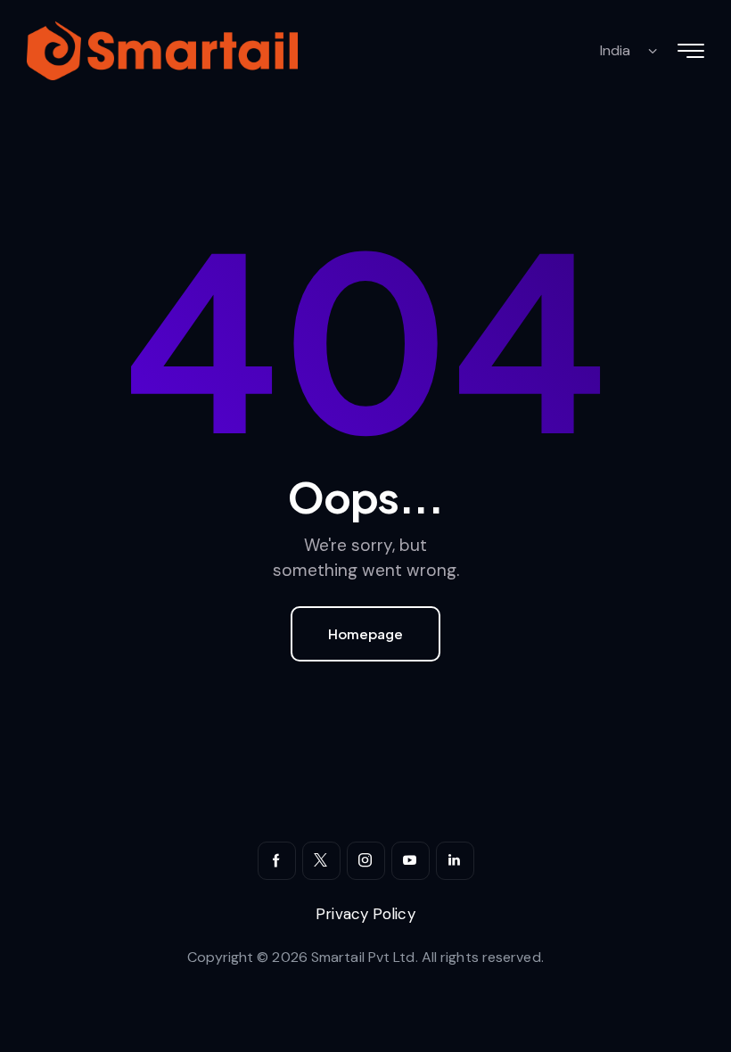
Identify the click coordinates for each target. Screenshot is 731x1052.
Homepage (365, 633)
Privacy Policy (365, 914)
